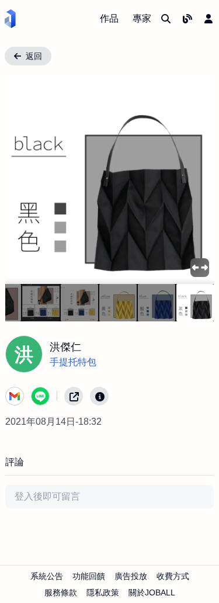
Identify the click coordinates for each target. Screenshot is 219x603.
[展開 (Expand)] (199, 267)
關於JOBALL (151, 592)
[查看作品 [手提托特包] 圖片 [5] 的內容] (41, 302)
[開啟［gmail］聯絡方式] (14, 396)
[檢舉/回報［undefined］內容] (99, 396)
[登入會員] (208, 18)
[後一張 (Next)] (195, 179)
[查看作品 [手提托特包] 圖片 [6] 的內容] (79, 302)
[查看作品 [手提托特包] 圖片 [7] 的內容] (118, 302)
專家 (142, 18)
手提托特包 (73, 362)
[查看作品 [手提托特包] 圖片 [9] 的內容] (195, 302)
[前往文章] (187, 18)
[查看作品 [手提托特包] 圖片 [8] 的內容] (156, 302)
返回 (34, 56)
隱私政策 (102, 592)
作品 (109, 18)
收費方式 (173, 576)
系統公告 (46, 576)
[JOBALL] (10, 18)
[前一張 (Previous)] (24, 179)
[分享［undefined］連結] (73, 396)
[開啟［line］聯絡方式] (40, 396)
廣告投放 (130, 576)
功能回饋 (88, 576)
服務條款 (60, 592)
